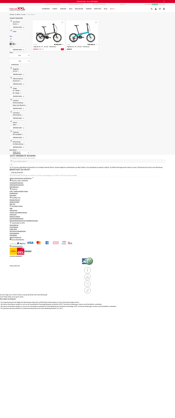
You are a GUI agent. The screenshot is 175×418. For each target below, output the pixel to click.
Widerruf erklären (15, 216)
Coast (23, 14)
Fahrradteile (13, 235)
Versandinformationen (16, 183)
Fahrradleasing (14, 187)
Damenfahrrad (14, 225)
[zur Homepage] (17, 9)
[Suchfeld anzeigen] (151, 9)
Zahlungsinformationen (17, 185)
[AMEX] (47, 244)
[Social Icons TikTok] (87, 290)
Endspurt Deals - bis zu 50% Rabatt (87, 1)
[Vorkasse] (64, 244)
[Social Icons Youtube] (87, 277)
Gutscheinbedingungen (16, 218)
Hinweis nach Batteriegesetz (18, 212)
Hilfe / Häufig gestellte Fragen (19, 191)
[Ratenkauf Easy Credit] (56, 244)
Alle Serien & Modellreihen (18, 231)
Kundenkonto (14, 193)
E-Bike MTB (13, 229)
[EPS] (70, 244)
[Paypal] (21, 244)
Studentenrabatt (14, 202)
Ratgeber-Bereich (15, 200)
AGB (11, 208)
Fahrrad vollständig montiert (76, 4)
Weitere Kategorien (15, 237)
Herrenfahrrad (14, 227)
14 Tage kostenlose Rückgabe (52, 4)
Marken (18, 14)
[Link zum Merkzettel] (160, 9)
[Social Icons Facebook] (87, 270)
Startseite (12, 14)
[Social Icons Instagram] (87, 283)
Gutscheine (122, 4)
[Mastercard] (38, 244)
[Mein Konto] (155, 9)
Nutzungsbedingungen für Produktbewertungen (24, 221)
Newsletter (13, 195)
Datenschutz (13, 210)
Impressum (13, 214)
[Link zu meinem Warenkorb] (164, 9)
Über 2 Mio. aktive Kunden (99, 4)
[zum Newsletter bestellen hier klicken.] (11, 164)
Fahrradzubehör (14, 233)
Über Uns (12, 204)
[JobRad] (13, 244)
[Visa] (30, 244)
